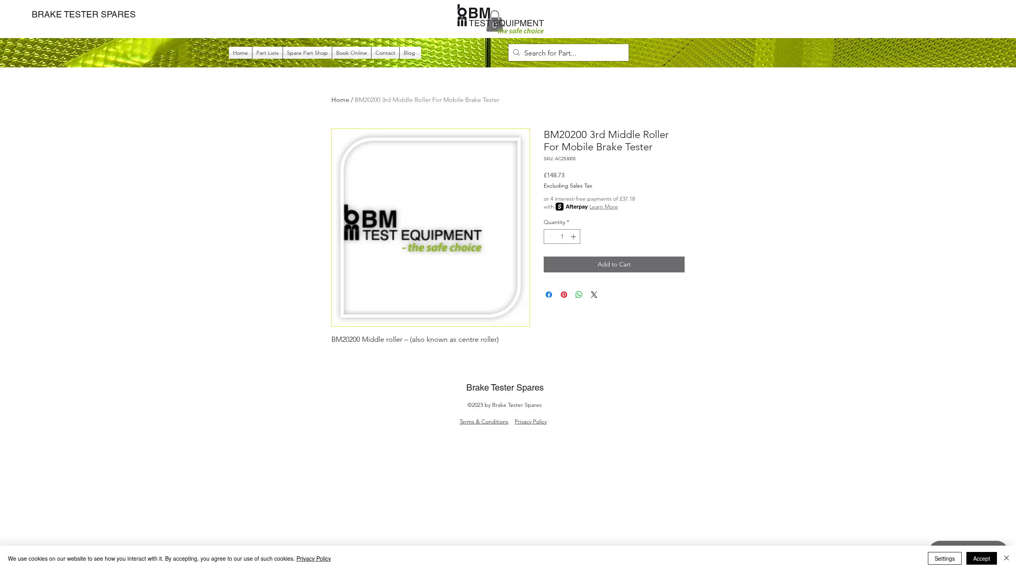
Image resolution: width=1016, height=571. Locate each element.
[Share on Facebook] (549, 294)
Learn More (603, 206)
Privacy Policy (531, 421)
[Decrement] (550, 236)
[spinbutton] (562, 236)
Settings (945, 558)
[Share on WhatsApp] (579, 294)
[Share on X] (594, 294)
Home (340, 99)
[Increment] (574, 236)
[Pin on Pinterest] (564, 294)
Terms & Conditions (484, 421)
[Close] (1006, 558)
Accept (981, 558)
